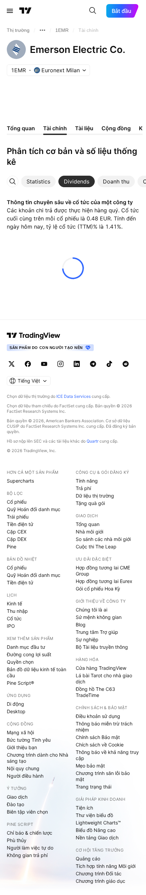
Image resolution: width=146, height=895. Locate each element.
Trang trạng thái (93, 787)
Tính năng (87, 481)
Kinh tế (14, 603)
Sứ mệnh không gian (99, 617)
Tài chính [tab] (55, 128)
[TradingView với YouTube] (44, 364)
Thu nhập (17, 611)
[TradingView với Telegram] (93, 364)
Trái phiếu (18, 517)
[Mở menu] (10, 11)
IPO (11, 626)
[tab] (38, 181)
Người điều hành (25, 776)
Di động (15, 704)
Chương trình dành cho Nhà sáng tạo (37, 758)
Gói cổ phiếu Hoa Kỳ (98, 588)
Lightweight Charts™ (98, 822)
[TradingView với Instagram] (60, 364)
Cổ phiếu (16, 502)
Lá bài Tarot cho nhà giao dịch (104, 678)
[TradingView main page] (33, 335)
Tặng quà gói (90, 503)
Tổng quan (87, 524)
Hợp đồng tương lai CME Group (103, 571)
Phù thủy (16, 840)
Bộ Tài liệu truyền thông (102, 647)
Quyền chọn (20, 662)
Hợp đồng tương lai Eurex (104, 581)
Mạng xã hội (20, 732)
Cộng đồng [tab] (116, 128)
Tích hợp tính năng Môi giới (105, 866)
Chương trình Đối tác (99, 873)
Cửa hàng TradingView (101, 668)
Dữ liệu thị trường (95, 496)
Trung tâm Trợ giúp (97, 632)
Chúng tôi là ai (91, 609)
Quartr (92, 441)
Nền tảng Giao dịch (97, 837)
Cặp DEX (16, 539)
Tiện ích (84, 808)
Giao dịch (17, 797)
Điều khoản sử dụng (98, 716)
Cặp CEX (16, 531)
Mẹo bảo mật (90, 765)
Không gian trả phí (27, 855)
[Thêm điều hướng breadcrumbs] (42, 30)
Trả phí (83, 488)
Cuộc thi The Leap (96, 546)
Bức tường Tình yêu (29, 740)
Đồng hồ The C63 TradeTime (95, 692)
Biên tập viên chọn (27, 812)
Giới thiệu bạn (22, 747)
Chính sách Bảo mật (98, 737)
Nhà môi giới (89, 531)
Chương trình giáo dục (100, 881)
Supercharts (20, 481)
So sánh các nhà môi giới (103, 539)
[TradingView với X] (11, 364)
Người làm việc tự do (30, 848)
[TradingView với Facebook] (28, 364)
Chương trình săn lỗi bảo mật (103, 776)
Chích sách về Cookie (100, 744)
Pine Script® (20, 683)
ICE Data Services (73, 396)
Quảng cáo (88, 858)
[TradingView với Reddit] (125, 364)
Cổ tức (14, 618)
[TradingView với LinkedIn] (76, 364)
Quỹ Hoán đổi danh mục (33, 509)
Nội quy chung (23, 768)
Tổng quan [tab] (21, 128)
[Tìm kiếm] (92, 11)
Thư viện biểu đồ (94, 815)
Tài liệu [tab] (84, 128)
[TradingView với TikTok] (109, 364)
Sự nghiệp (87, 639)
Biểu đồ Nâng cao (95, 830)
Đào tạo (15, 804)
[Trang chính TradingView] (25, 11)
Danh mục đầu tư (26, 647)
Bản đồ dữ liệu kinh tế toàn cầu (36, 672)
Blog (81, 624)
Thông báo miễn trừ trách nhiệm (104, 727)
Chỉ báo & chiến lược (29, 833)
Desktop (16, 711)
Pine (11, 546)
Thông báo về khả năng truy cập (107, 755)
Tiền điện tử (20, 524)
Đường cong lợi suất (29, 654)
